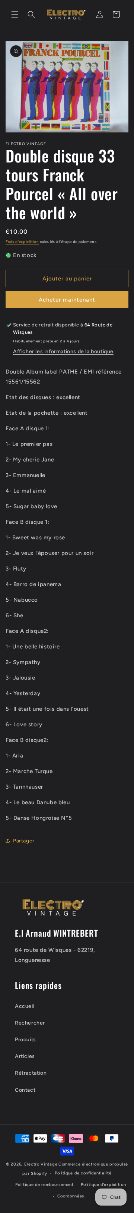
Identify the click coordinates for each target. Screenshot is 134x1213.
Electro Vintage (41, 1164)
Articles (25, 1056)
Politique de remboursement (44, 1184)
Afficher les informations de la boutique (63, 351)
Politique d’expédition (103, 1184)
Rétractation (31, 1073)
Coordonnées (70, 1196)
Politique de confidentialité (83, 1173)
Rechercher (30, 1023)
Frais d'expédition (22, 241)
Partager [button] (24, 841)
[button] (15, 14)
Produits (25, 1039)
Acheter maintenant (67, 299)
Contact (25, 1090)
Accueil (24, 1006)
